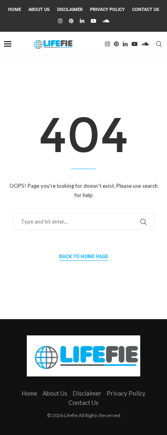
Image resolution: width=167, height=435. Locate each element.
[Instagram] (60, 20)
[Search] (159, 44)
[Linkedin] (82, 20)
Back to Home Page (83, 256)
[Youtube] (93, 20)
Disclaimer (70, 9)
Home (14, 9)
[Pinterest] (71, 20)
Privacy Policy (107, 9)
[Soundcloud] (106, 20)
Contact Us (145, 9)
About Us (39, 9)
